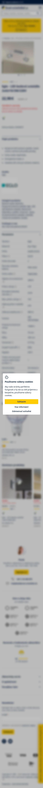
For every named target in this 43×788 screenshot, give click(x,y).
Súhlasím (21, 401)
